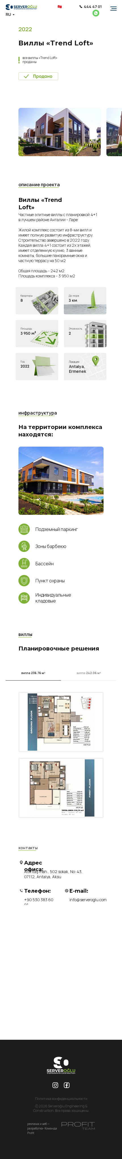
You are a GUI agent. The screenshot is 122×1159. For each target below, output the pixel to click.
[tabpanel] (61, 751)
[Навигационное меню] (113, 9)
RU (8, 14)
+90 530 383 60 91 (38, 902)
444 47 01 (93, 6)
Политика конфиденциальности (61, 1098)
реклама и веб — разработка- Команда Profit (42, 1128)
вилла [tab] (33, 673)
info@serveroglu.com (88, 899)
